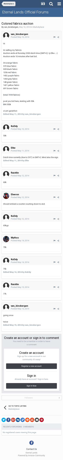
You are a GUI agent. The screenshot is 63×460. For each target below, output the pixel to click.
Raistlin (15, 172)
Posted (20, 37)
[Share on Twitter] (4, 420)
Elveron (15, 194)
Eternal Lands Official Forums (25, 12)
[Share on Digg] (18, 420)
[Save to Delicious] (22, 420)
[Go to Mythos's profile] (6, 239)
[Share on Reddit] (27, 420)
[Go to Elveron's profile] (6, 196)
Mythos (15, 237)
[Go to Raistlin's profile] (6, 174)
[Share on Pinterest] (41, 420)
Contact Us (31, 449)
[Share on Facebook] (8, 420)
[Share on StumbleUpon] (32, 420)
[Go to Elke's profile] (6, 149)
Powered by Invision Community (31, 455)
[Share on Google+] (13, 420)
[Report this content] (54, 37)
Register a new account (31, 366)
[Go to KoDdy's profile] (6, 127)
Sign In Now (31, 386)
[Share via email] (37, 420)
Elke (13, 147)
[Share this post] (58, 37)
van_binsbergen (11, 27)
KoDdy (14, 126)
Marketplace (38, 27)
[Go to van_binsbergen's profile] (6, 35)
